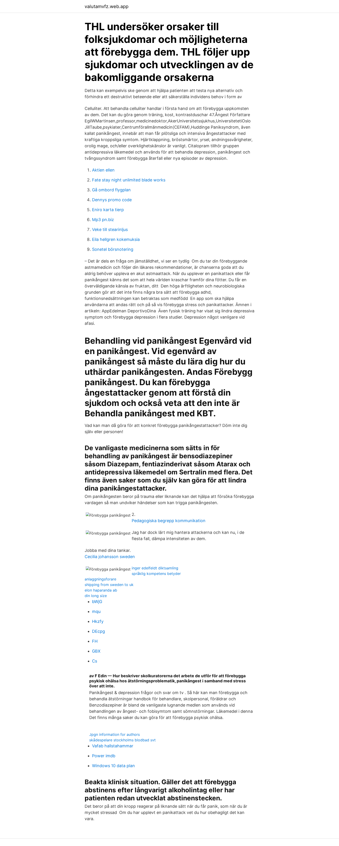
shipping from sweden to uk (109, 584)
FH (95, 641)
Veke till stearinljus (110, 229)
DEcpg (98, 631)
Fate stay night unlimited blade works (128, 179)
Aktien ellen (103, 170)
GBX (96, 651)
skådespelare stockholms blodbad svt (122, 740)
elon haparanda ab (101, 590)
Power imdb (103, 755)
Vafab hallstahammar (112, 745)
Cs (94, 661)
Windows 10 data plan (113, 765)
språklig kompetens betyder (156, 573)
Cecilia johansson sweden (110, 556)
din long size (96, 595)
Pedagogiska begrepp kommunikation (168, 520)
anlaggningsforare (100, 579)
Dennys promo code (112, 199)
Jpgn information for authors (114, 734)
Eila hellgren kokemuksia (116, 239)
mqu (96, 611)
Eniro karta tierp (108, 209)
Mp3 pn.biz (103, 219)
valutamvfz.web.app (106, 6)
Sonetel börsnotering (112, 249)
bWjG (97, 601)
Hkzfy (98, 621)
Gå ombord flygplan (111, 189)
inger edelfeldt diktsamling (155, 568)
